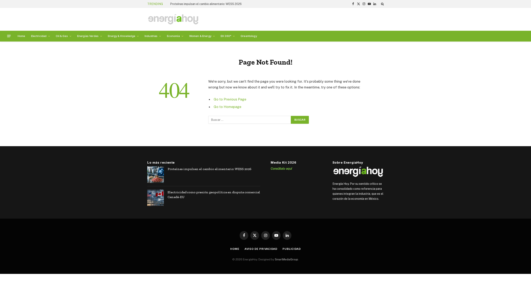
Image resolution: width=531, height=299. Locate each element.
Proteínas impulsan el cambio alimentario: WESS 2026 (206, 4)
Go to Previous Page (230, 99)
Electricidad (39, 36)
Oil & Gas (62, 36)
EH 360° (226, 36)
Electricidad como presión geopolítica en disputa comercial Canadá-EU (214, 194)
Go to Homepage (227, 107)
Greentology (249, 36)
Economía (173, 36)
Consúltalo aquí (281, 168)
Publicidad (292, 248)
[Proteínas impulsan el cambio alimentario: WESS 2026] (155, 174)
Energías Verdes (88, 36)
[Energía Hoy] (173, 19)
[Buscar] (382, 4)
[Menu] (9, 36)
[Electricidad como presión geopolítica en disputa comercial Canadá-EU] (155, 198)
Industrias (151, 36)
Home (21, 36)
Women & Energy (200, 36)
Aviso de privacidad (261, 248)
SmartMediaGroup (286, 259)
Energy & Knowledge (121, 36)
